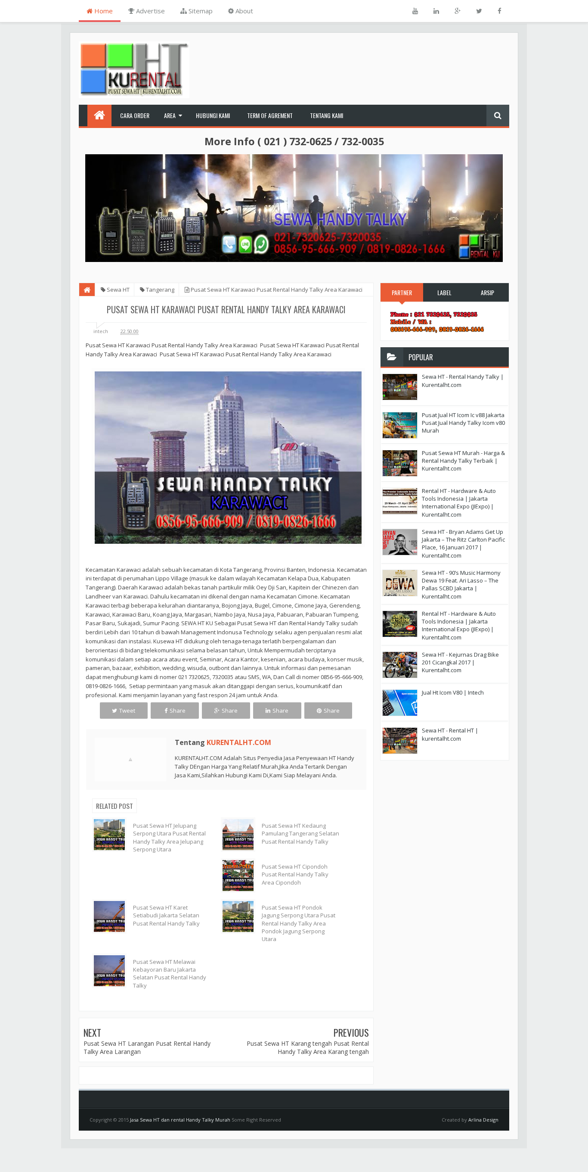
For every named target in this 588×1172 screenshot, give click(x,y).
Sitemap (200, 10)
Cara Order (134, 115)
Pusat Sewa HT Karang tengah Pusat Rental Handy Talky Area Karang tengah (308, 1047)
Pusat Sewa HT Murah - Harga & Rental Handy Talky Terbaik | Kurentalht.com (463, 460)
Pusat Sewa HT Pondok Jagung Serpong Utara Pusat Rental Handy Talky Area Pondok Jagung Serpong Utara (298, 923)
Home (103, 10)
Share (178, 710)
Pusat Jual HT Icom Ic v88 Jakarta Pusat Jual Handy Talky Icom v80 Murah (463, 422)
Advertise (149, 10)
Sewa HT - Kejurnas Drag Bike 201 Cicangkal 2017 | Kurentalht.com (460, 662)
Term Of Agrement (270, 115)
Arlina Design (483, 1119)
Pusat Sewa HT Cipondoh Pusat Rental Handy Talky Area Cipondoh (295, 874)
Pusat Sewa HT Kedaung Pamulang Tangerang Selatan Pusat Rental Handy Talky (300, 833)
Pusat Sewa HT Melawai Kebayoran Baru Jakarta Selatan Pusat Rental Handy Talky (169, 973)
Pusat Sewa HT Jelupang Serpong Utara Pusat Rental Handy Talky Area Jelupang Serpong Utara (169, 837)
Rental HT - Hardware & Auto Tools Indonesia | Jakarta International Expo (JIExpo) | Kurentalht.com (459, 502)
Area (170, 115)
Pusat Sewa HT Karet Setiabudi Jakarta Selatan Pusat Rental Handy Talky (166, 915)
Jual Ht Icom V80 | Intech (453, 692)
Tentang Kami (326, 115)
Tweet (127, 710)
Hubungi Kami (213, 115)
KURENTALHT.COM (239, 742)
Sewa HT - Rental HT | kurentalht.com (450, 734)
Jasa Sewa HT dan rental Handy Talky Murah (180, 1119)
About (243, 10)
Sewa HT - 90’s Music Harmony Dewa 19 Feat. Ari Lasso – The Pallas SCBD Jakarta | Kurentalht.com (461, 584)
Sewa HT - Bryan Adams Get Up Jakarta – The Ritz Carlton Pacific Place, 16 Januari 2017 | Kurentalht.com (463, 543)
